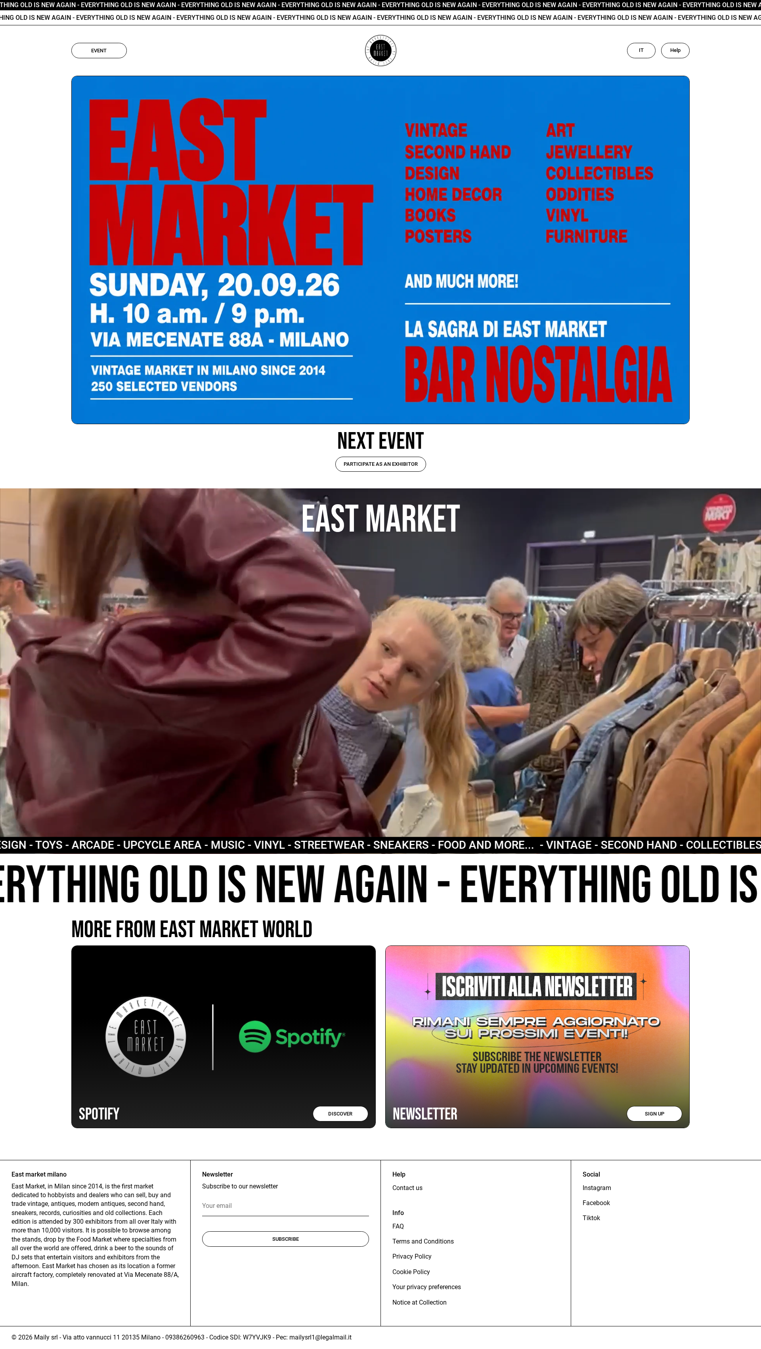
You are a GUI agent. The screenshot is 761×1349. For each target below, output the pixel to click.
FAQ (398, 1226)
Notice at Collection (419, 1302)
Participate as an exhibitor (381, 464)
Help (675, 50)
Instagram (597, 1188)
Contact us (407, 1188)
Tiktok (591, 1218)
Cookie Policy (411, 1272)
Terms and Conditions (423, 1241)
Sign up (654, 1114)
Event (99, 51)
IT (641, 50)
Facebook (596, 1203)
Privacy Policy (412, 1256)
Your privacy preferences (426, 1287)
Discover (340, 1114)
